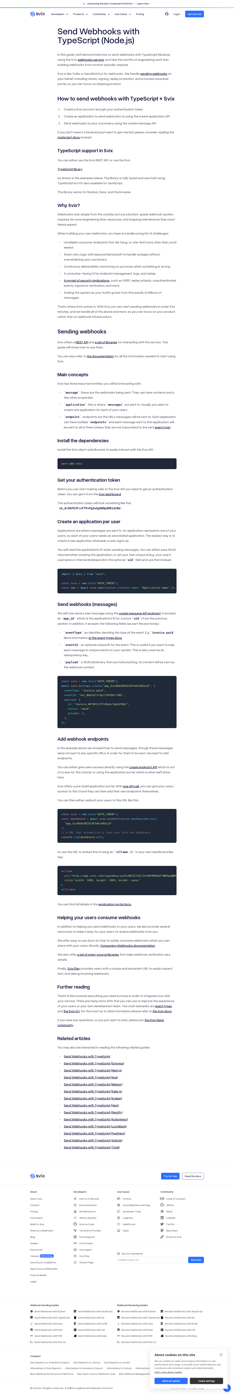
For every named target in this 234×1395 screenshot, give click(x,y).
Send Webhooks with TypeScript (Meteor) (93, 1084)
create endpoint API (143, 767)
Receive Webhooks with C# (180, 1329)
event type (162, 427)
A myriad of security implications (87, 280)
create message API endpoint (140, 613)
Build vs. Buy (37, 1224)
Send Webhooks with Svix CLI (50, 1342)
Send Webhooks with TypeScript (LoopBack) (95, 1126)
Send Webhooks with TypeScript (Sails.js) (93, 1091)
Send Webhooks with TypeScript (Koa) (91, 1077)
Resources (36, 1249)
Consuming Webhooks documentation (127, 945)
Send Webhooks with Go (91, 1317)
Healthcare (129, 1224)
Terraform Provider (90, 1230)
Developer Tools (132, 1211)
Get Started (194, 14)
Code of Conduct (175, 1198)
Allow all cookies (171, 1381)
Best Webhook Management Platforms (140, 1373)
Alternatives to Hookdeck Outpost (84, 1368)
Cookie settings (206, 1381)
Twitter (170, 1224)
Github (170, 1205)
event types (163, 1006)
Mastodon (172, 1230)
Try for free (170, 1176)
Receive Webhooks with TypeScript (140, 1317)
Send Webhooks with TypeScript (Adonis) (93, 1140)
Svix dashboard (110, 494)
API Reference (87, 1211)
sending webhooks (153, 73)
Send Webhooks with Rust (48, 1329)
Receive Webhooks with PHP (136, 1335)
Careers (41, 1256)
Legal (33, 1281)
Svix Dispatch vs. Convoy (86, 1362)
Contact (34, 1205)
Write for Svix (174, 1236)
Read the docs (193, 1176)
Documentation (88, 1205)
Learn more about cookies (168, 1372)
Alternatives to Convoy (119, 1368)
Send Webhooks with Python (49, 1311)
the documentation (100, 356)
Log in (177, 14)
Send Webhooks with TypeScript (87, 1056)
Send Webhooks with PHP (48, 1335)
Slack (169, 1211)
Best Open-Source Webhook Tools (96, 1373)
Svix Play (73, 968)
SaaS (126, 1230)
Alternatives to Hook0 (147, 1368)
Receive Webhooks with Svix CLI (138, 1342)
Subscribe (196, 1260)
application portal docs (114, 904)
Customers (36, 1217)
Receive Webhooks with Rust (137, 1329)
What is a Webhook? (41, 1230)
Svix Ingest (85, 1249)
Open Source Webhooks (44, 1268)
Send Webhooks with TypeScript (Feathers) (94, 1133)
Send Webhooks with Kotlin (92, 1323)
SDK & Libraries (87, 1217)
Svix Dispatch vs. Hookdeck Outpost (50, 1362)
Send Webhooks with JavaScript (95, 1311)
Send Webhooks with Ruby (92, 1335)
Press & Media (38, 1275)
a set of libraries (106, 342)
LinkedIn (170, 1217)
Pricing (140, 14)
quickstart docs (68, 137)
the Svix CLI (72, 1011)
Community (99, 14)
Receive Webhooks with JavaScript (184, 1311)
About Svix (36, 1198)
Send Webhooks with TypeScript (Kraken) (93, 1098)
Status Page (86, 1262)
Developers (57, 14)
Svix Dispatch (87, 1236)
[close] (221, 1354)
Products (78, 14)
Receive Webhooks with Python (138, 1311)
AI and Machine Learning (136, 1205)
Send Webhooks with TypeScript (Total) (92, 1147)
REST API (82, 342)
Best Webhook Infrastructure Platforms (51, 1373)
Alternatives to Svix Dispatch (45, 1368)
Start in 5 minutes (89, 1198)
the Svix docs (162, 1011)
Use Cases (121, 14)
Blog (32, 1236)
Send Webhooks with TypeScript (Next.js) (93, 1070)
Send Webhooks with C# (91, 1329)
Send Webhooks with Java (48, 1323)
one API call (131, 786)
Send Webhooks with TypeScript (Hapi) (91, 1105)
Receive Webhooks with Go (180, 1317)
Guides (34, 1243)
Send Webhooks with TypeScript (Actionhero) (96, 1119)
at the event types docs (105, 638)
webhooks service (91, 59)
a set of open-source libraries (98, 954)
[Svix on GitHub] (166, 14)
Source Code (86, 1224)
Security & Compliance (43, 1262)
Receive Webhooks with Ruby (181, 1335)
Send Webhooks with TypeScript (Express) (94, 1063)
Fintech (127, 1198)
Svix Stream (86, 1243)
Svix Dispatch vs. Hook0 (117, 1362)
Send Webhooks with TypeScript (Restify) (93, 1112)
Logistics (128, 1217)
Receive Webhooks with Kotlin (181, 1323)
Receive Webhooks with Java (137, 1323)
